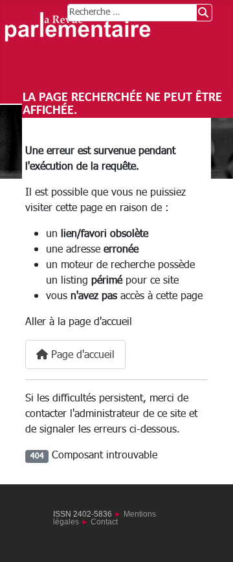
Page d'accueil (81, 355)
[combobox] (132, 12)
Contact (104, 521)
